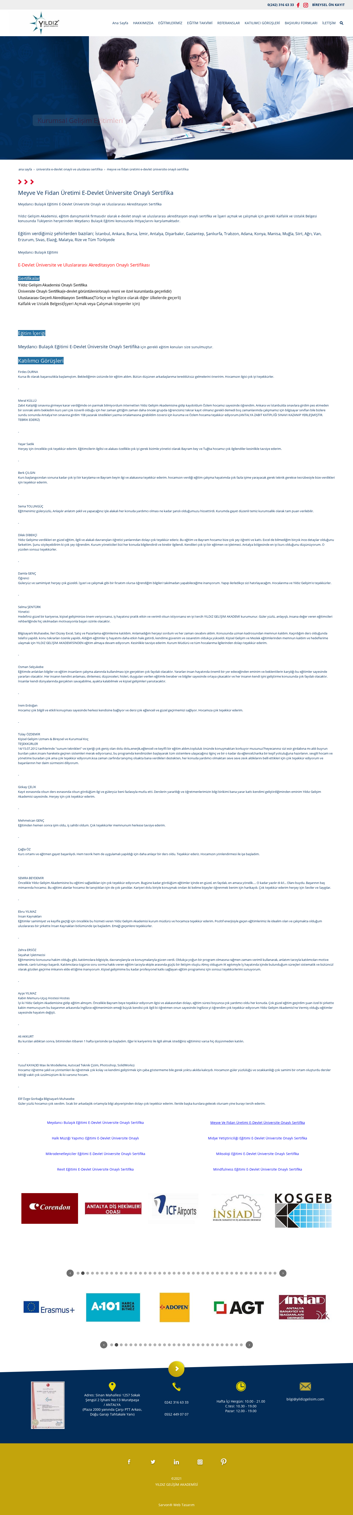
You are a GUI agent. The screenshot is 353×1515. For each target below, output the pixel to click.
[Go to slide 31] (222, 1273)
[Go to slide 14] (140, 1273)
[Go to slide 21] (174, 1273)
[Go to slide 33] (231, 1273)
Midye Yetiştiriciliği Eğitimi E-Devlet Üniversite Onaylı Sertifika (257, 1138)
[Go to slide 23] (183, 1273)
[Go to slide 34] (236, 1273)
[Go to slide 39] (260, 1273)
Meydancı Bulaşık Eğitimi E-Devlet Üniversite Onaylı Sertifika (95, 1122)
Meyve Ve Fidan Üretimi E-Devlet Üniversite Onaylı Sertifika (257, 1122)
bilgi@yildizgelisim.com (305, 1399)
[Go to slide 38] (255, 1273)
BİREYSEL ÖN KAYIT (328, 4)
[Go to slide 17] (154, 1273)
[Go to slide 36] (246, 1273)
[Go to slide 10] (121, 1273)
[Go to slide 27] (202, 1273)
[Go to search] (342, 22)
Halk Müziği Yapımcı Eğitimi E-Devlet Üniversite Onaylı (95, 1138)
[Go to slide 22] (178, 1273)
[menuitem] (120, 23)
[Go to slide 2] (83, 1273)
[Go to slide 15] (145, 1273)
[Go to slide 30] (217, 1273)
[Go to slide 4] (92, 1273)
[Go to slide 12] (130, 1273)
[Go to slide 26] (198, 1273)
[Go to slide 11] (126, 1273)
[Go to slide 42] (275, 1273)
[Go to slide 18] (159, 1273)
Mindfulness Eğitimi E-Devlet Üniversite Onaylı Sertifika (257, 1169)
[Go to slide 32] (226, 1273)
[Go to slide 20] (169, 1273)
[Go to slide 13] (135, 1273)
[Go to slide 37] (251, 1273)
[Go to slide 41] (270, 1273)
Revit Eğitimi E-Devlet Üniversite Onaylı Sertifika (95, 1169)
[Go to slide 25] (193, 1273)
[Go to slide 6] (102, 1273)
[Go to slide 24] (188, 1273)
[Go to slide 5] (97, 1273)
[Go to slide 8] (111, 1273)
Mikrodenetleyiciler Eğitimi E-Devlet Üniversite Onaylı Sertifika (95, 1153)
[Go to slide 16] (150, 1273)
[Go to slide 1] (78, 1273)
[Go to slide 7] (106, 1273)
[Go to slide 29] (212, 1273)
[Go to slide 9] (116, 1273)
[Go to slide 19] (164, 1273)
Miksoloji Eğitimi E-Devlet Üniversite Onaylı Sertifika (257, 1153)
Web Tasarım (184, 1505)
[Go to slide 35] (241, 1273)
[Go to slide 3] (87, 1273)
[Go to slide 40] (265, 1273)
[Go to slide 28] (207, 1273)
